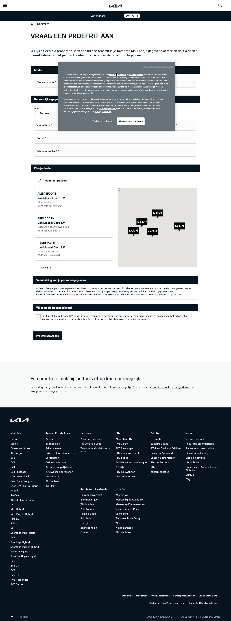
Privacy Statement (77, 294)
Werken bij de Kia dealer (130, 499)
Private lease (53, 448)
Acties (49, 438)
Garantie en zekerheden (200, 448)
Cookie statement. (107, 108)
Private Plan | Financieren (60, 452)
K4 (12, 504)
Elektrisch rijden (89, 499)
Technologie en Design (128, 518)
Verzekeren (52, 457)
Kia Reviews (52, 481)
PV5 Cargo (16, 584)
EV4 (12, 467)
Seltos (14, 523)
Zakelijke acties (159, 443)
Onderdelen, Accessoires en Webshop (202, 468)
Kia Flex (50, 485)
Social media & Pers (127, 508)
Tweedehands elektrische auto (95, 450)
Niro (12, 528)
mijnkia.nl (121, 74)
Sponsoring (122, 513)
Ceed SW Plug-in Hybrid (24, 485)
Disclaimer (141, 595)
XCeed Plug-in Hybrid (22, 499)
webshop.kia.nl (136, 74)
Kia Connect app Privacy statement (167, 603)
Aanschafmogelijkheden (59, 467)
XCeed (14, 490)
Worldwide (127, 595)
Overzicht (156, 438)
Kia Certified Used (90, 443)
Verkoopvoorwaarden (184, 595)
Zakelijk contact (160, 471)
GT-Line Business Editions (166, 448)
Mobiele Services (195, 457)
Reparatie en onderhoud (200, 443)
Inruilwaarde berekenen (59, 471)
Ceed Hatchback (19, 476)
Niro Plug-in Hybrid (21, 513)
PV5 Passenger (19, 579)
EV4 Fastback (18, 471)
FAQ (188, 479)
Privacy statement (160, 595)
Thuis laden (87, 504)
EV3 (12, 462)
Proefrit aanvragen (47, 335)
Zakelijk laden (88, 508)
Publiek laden (88, 513)
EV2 (12, 457)
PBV (153, 467)
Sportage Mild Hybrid (22, 532)
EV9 (12, 570)
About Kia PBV (124, 438)
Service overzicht (196, 438)
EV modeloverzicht (91, 494)
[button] (134, 231)
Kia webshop (193, 462)
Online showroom (55, 462)
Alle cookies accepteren (131, 121)
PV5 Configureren (126, 476)
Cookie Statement (208, 595)
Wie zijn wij (122, 494)
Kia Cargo (16, 452)
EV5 (12, 537)
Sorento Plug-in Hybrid (23, 556)
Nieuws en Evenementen (130, 504)
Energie (84, 522)
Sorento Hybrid (19, 551)
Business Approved (162, 452)
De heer (44, 113)
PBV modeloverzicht (127, 452)
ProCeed (15, 495)
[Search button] (220, 5)
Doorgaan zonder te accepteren (158, 66)
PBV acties (122, 457)
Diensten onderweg (197, 452)
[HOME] (32, 24)
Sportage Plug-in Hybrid (24, 546)
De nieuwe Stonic (20, 448)
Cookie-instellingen (102, 121)
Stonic (14, 443)
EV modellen (52, 443)
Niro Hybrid (17, 509)
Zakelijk (120, 467)
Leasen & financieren (163, 457)
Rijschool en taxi (160, 462)
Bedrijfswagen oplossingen (131, 462)
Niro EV (14, 518)
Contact (131, 15)
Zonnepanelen (88, 527)
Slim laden (86, 518)
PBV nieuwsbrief (125, 471)
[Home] (11, 616)
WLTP (119, 522)
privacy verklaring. (103, 111)
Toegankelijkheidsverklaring (203, 603)
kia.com (112, 74)
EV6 (12, 560)
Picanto (14, 438)
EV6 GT (14, 565)
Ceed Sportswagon (21, 481)
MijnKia (190, 474)
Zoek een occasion (91, 438)
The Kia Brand (124, 532)
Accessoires (52, 476)
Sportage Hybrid (20, 542)
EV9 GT (14, 574)
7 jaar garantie (124, 527)
